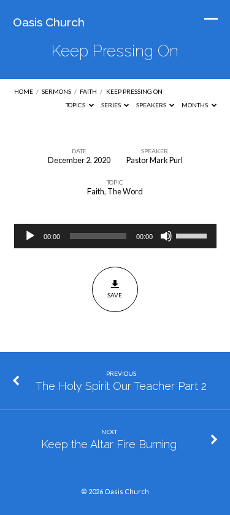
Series (111, 105)
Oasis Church (49, 22)
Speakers (151, 105)
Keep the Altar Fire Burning (109, 444)
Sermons (56, 91)
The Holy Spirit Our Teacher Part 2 (121, 386)
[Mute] (166, 236)
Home (23, 91)
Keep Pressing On (134, 91)
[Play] (30, 236)
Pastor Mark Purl (154, 160)
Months (195, 105)
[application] (115, 236)
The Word (125, 191)
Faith (88, 91)
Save (114, 295)
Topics (76, 105)
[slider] (193, 235)
